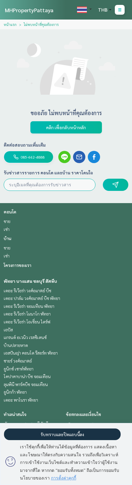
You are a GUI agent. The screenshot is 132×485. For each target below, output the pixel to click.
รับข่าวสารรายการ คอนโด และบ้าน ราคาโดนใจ (48, 172)
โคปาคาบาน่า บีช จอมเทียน (27, 376)
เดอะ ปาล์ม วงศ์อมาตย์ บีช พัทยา (32, 298)
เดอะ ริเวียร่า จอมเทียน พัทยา (29, 306)
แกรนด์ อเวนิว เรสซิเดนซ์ (25, 337)
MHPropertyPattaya (29, 9)
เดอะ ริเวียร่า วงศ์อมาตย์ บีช (27, 290)
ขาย (7, 221)
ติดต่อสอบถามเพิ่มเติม (25, 145)
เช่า (7, 229)
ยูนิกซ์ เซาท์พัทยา (18, 368)
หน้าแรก (10, 24)
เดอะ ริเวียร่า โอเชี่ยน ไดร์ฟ (27, 321)
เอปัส (8, 329)
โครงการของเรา (17, 265)
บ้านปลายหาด (16, 345)
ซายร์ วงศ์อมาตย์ (18, 360)
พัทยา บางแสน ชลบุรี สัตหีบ (30, 281)
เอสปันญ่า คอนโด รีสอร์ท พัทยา (31, 353)
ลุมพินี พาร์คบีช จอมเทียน (26, 384)
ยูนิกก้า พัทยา (15, 392)
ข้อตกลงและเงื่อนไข (83, 414)
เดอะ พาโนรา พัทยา (21, 400)
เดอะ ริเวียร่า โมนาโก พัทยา (27, 313)
